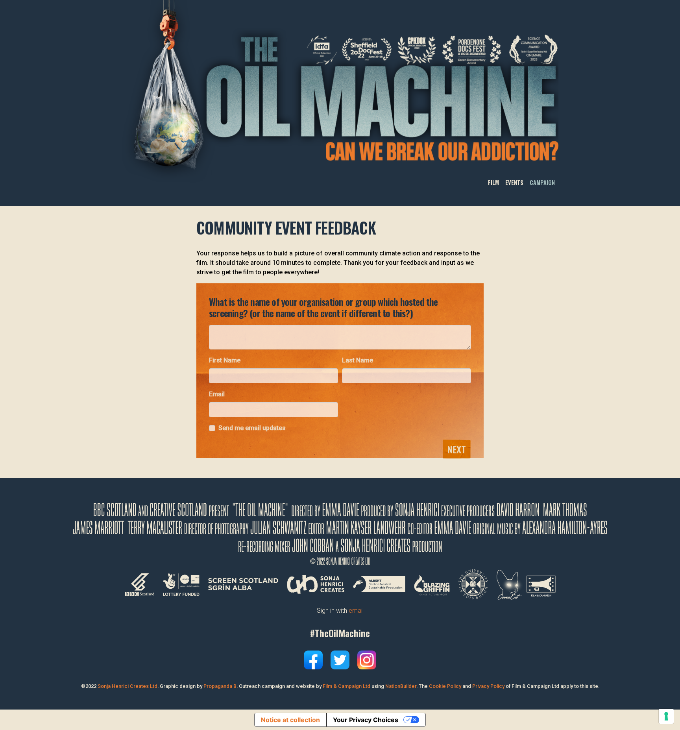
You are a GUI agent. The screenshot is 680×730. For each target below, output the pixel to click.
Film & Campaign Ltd (346, 686)
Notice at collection (290, 720)
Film (493, 183)
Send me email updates (252, 428)
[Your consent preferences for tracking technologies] (666, 716)
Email (217, 394)
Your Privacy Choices (365, 720)
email (356, 610)
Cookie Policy (445, 686)
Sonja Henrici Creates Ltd (127, 686)
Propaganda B (220, 686)
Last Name (357, 360)
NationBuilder (400, 686)
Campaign (542, 183)
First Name (224, 360)
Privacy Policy (488, 686)
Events (514, 183)
